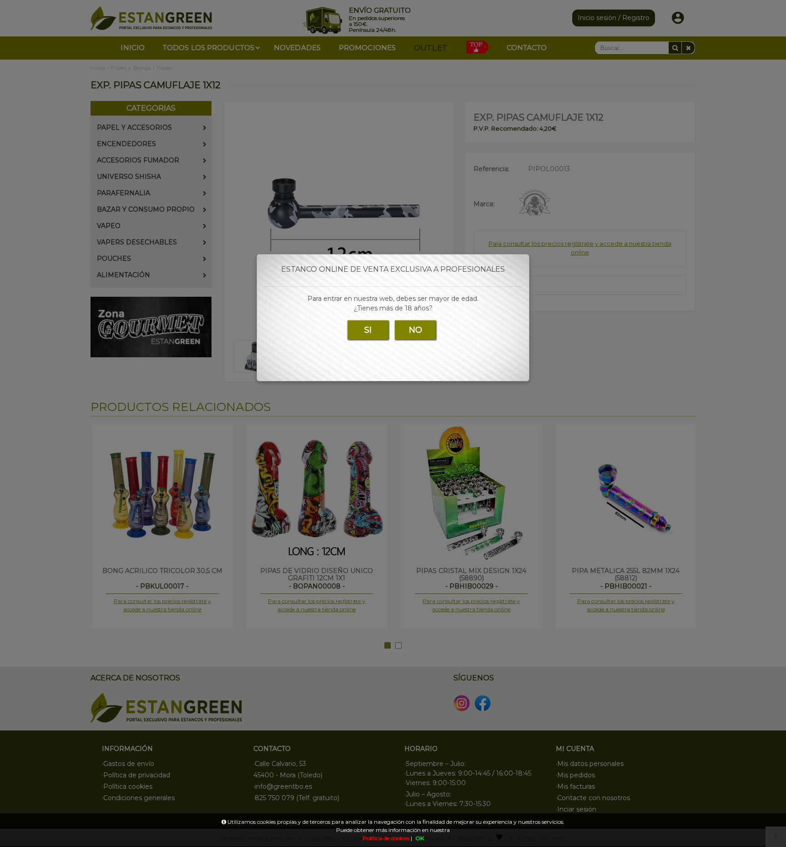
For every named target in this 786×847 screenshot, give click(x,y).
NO (415, 330)
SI (368, 330)
